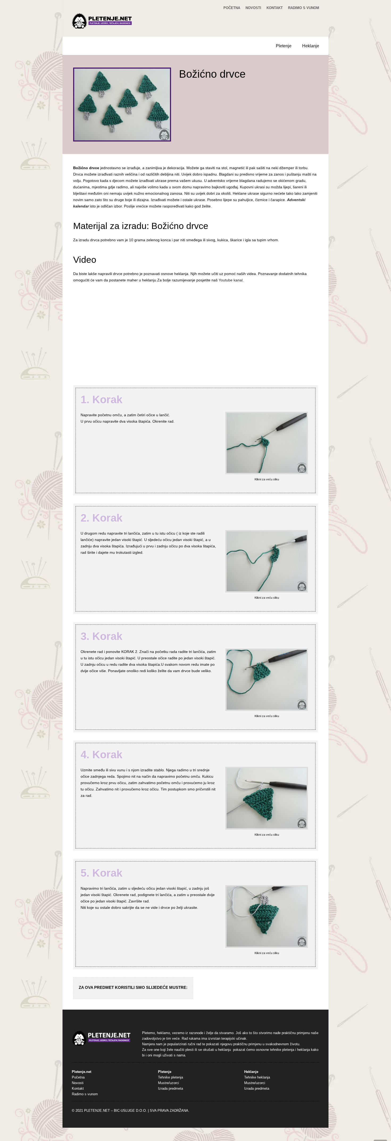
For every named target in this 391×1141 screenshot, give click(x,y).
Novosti (253, 8)
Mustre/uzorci (168, 1083)
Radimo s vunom (303, 8)
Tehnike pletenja (170, 1077)
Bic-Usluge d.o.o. (130, 1111)
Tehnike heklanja (257, 1077)
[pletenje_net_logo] (102, 21)
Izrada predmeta (170, 1088)
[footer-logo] (101, 1038)
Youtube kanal (231, 280)
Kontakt (275, 8)
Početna (231, 8)
